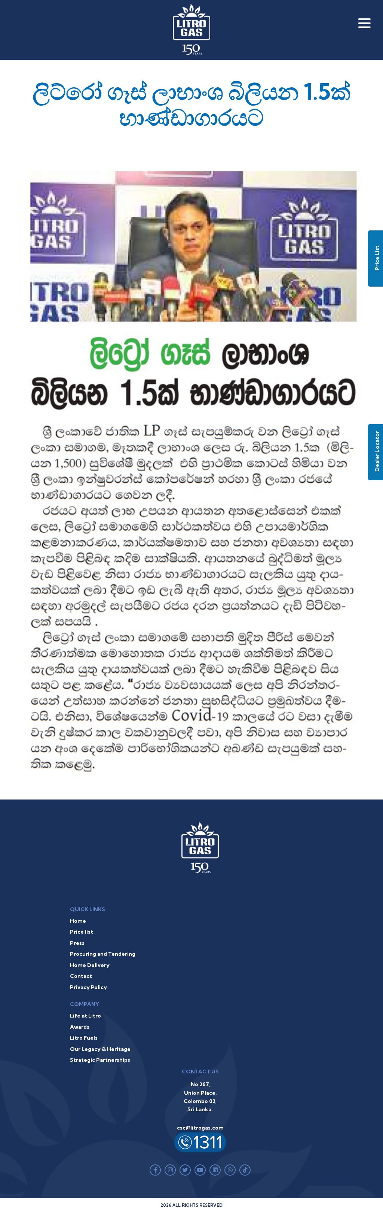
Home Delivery (90, 965)
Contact (81, 976)
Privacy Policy (88, 987)
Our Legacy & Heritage (100, 1049)
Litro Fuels (84, 1037)
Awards (79, 1027)
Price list (81, 931)
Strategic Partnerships (100, 1060)
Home (78, 921)
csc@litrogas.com (200, 1127)
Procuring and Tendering (102, 953)
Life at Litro (85, 1015)
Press (77, 943)
